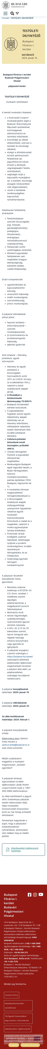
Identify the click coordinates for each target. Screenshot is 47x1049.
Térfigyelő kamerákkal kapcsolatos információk (17, 1018)
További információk (30, 1045)
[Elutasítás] (43, 1040)
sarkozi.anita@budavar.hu (14, 744)
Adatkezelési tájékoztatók (17, 1029)
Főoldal (5, 18)
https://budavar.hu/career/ (20, 656)
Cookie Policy (11, 995)
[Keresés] (12, 13)
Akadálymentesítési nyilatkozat (14, 1005)
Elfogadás (14, 1045)
